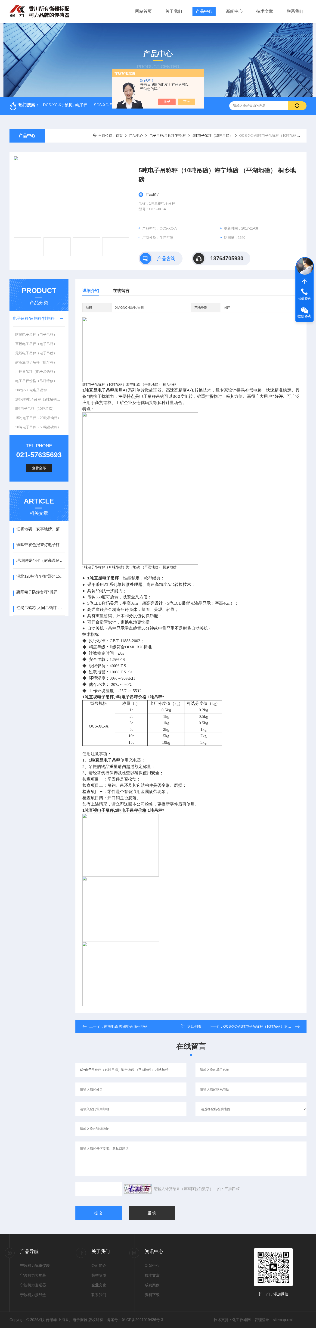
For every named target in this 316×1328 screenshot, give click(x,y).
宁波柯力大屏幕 (33, 1275)
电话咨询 (304, 298)
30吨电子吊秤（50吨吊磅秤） (38, 427)
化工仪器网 (241, 1320)
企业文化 (98, 1285)
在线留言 (121, 290)
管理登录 (261, 1320)
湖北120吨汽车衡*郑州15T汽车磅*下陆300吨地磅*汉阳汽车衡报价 (40, 576)
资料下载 (152, 1295)
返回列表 (194, 1026)
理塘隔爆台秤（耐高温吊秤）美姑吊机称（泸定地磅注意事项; (40, 560)
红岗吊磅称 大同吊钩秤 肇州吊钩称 (40, 608)
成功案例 (152, 1285)
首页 (119, 135)
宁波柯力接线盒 (33, 1295)
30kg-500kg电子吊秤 (31, 390)
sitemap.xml (283, 1320)
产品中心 (204, 11)
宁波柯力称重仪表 (35, 1266)
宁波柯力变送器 (33, 1285)
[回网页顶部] (304, 281)
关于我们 (173, 11)
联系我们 (295, 11)
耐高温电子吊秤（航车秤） (36, 362)
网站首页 (143, 11)
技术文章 (264, 11)
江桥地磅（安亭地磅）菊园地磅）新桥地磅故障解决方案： (40, 529)
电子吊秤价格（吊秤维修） (36, 381)
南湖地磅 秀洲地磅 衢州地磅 (126, 1026)
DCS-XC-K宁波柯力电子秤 (65, 105)
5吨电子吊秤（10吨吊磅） (212, 135)
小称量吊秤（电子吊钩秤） (36, 371)
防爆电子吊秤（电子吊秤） (36, 334)
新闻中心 (234, 11)
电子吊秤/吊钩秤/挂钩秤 (167, 135)
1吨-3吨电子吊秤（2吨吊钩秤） (39, 399)
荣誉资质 (98, 1275)
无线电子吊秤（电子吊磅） (36, 353)
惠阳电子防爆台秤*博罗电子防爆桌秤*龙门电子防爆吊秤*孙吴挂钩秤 (40, 592)
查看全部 (39, 468)
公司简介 (98, 1266)
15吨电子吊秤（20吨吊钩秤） (38, 418)
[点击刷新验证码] (138, 1189)
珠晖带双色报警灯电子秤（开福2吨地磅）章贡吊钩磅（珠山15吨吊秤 (40, 545)
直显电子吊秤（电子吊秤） (36, 344)
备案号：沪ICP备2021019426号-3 (135, 1320)
